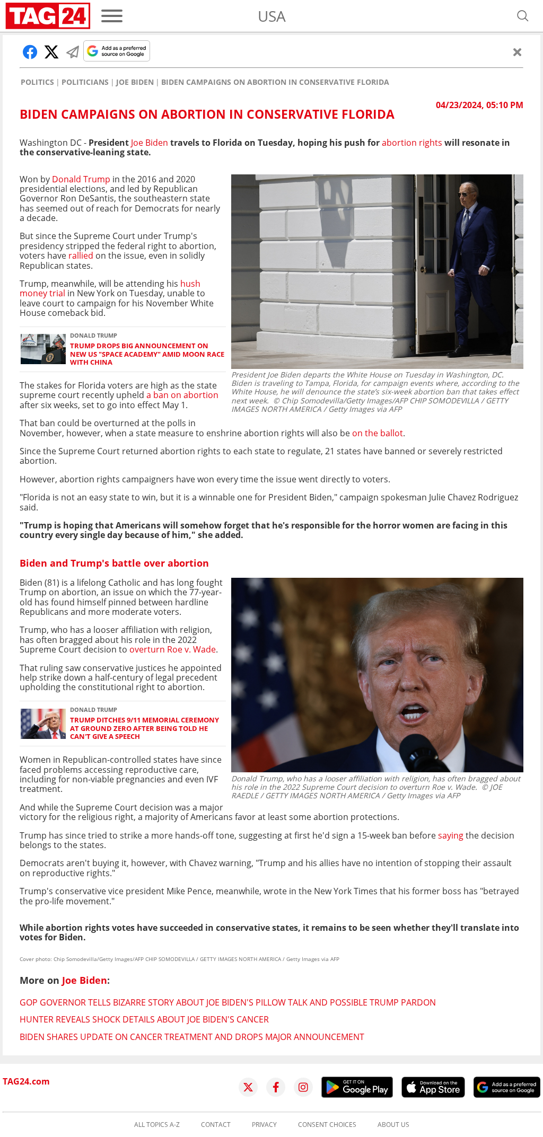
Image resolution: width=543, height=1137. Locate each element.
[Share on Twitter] (51, 52)
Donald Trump (81, 179)
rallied (80, 255)
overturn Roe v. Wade (172, 649)
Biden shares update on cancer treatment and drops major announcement (192, 1037)
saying (450, 835)
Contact (216, 1125)
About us (393, 1125)
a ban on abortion (182, 395)
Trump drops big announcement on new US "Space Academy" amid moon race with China (147, 354)
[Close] (517, 52)
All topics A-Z (157, 1125)
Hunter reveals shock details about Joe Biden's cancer (144, 1019)
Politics (37, 82)
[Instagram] (303, 1087)
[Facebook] (275, 1087)
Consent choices (327, 1125)
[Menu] (112, 16)
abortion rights (412, 142)
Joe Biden (135, 82)
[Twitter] (248, 1087)
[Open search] (523, 16)
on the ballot (377, 433)
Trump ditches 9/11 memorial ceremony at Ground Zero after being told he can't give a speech (144, 728)
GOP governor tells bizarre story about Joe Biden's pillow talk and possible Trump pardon (228, 1002)
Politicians (85, 82)
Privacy (264, 1125)
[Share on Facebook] (30, 52)
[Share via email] (72, 52)
